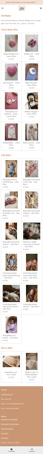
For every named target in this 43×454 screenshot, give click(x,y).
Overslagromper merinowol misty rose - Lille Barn (30, 275)
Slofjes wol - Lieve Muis (31, 55)
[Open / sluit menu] (2, 8)
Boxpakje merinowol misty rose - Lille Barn (31, 181)
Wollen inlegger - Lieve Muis (32, 112)
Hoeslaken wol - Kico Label (11, 373)
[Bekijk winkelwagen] (40, 8)
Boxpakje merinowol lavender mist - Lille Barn (11, 213)
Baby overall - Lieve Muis (31, 144)
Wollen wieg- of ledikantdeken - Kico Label (31, 374)
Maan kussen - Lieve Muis (31, 83)
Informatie (4, 433)
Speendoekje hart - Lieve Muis (11, 55)
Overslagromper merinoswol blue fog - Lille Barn (11, 275)
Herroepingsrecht (7, 429)
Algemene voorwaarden (9, 419)
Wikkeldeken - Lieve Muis (11, 144)
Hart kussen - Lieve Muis (11, 83)
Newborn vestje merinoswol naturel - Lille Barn (31, 244)
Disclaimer (4, 438)
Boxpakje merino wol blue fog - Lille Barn (10, 181)
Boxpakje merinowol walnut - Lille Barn (11, 243)
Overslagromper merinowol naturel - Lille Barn (11, 306)
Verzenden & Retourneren (10, 424)
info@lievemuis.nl (7, 394)
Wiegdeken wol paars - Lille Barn (10, 336)
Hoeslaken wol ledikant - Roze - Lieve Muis (11, 113)
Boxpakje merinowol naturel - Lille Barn (31, 212)
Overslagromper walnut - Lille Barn (31, 305)
